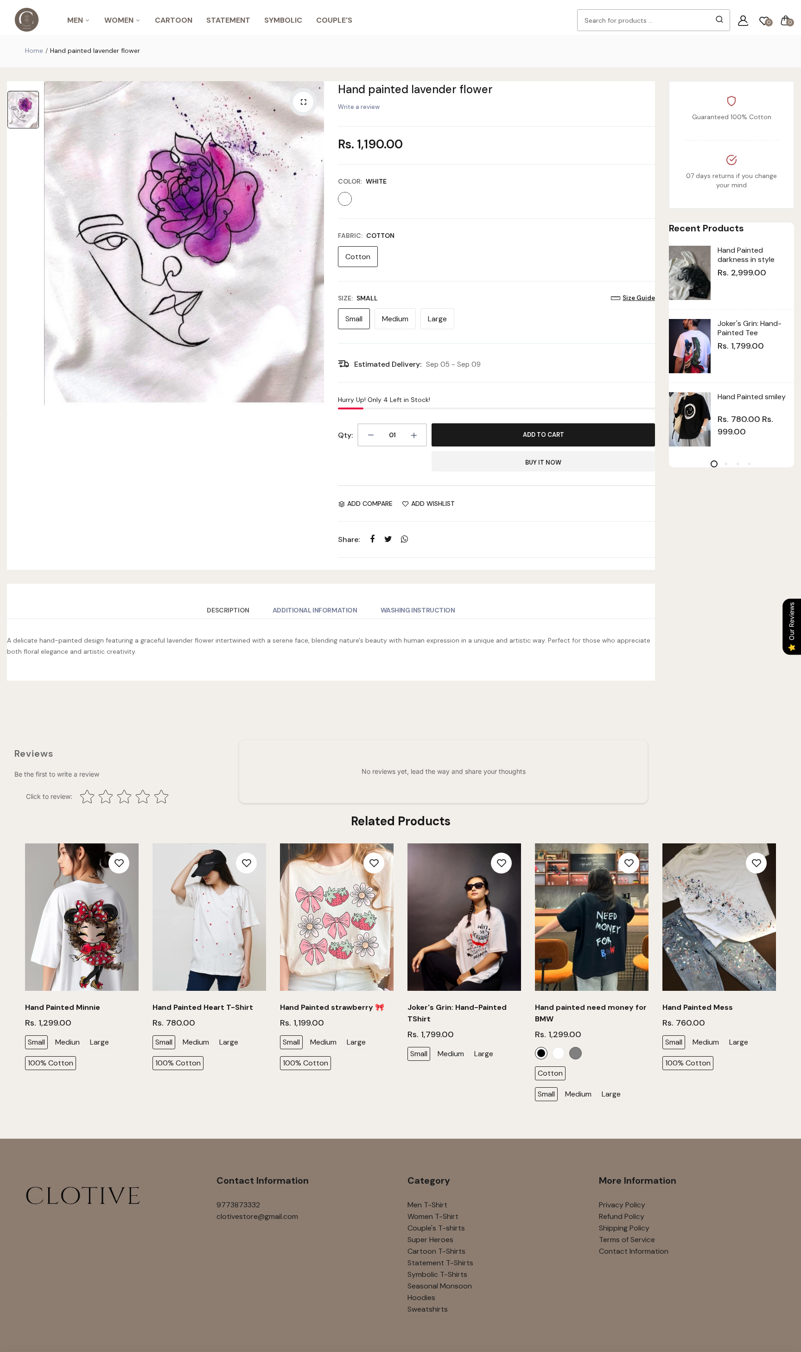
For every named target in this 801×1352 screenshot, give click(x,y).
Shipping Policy (624, 1228)
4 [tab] (748, 463)
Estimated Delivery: (387, 364)
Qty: (345, 435)
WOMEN (119, 20)
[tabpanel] (731, 346)
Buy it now (543, 462)
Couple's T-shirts (436, 1228)
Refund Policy (621, 1216)
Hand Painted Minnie (62, 1007)
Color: (362, 181)
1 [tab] (714, 463)
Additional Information (315, 610)
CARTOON (173, 20)
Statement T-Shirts (440, 1263)
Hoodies (421, 1297)
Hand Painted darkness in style (746, 255)
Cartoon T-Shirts (436, 1251)
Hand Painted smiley (752, 397)
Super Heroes (430, 1239)
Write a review (359, 107)
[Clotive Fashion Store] (26, 20)
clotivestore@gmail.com (257, 1216)
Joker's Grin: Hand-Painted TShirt (457, 1013)
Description (228, 610)
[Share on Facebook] (372, 539)
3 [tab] (737, 463)
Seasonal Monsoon (439, 1286)
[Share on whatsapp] (404, 539)
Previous (23, 979)
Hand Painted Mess (697, 1007)
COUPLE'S (334, 20)
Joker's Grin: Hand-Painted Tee (750, 328)
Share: (349, 539)
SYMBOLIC (283, 20)
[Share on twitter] (388, 539)
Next (777, 979)
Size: (358, 298)
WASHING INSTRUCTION (418, 610)
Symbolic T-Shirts (437, 1274)
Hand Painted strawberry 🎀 (332, 1007)
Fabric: (366, 235)
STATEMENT (228, 20)
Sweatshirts (427, 1309)
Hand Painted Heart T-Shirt (203, 1007)
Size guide (639, 298)
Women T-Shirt (432, 1216)
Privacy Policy (622, 1205)
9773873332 (238, 1205)
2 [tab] (725, 463)
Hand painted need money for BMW (591, 1013)
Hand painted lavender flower (415, 89)
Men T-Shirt (427, 1205)
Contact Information (633, 1251)
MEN (76, 20)
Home (34, 50)
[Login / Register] (743, 20)
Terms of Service (627, 1239)
